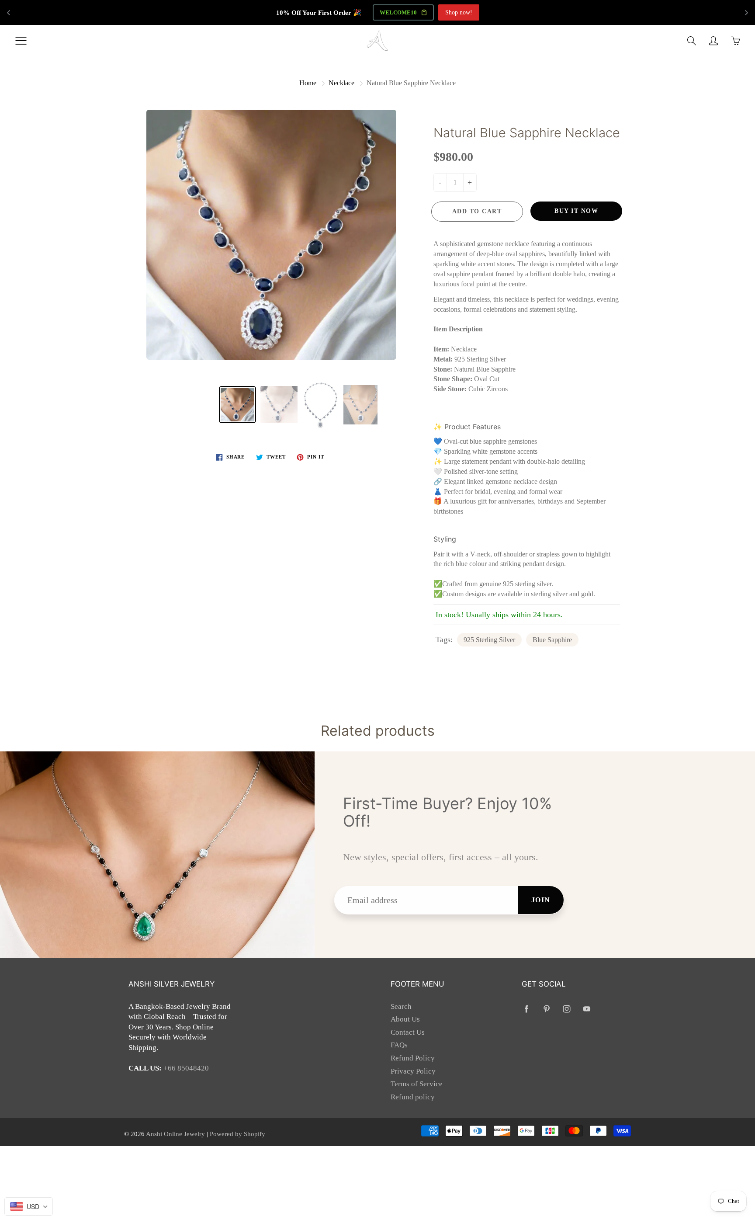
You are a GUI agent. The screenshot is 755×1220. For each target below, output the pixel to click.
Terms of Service (417, 1084)
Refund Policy (413, 1058)
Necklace (341, 83)
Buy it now (576, 211)
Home (307, 83)
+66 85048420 (186, 1068)
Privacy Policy (413, 1071)
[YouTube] (586, 1009)
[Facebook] (526, 1009)
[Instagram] (566, 1009)
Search (401, 1006)
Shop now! (458, 12)
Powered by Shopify (237, 1133)
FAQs (399, 1045)
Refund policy (413, 1097)
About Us (405, 1019)
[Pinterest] (546, 1009)
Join (541, 900)
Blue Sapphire (552, 639)
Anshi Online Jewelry (176, 1133)
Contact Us (408, 1032)
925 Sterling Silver (489, 639)
